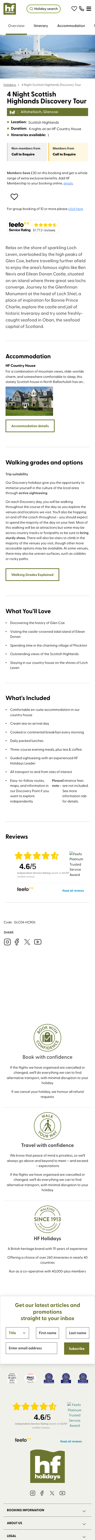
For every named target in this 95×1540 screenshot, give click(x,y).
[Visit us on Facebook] (16, 942)
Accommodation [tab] (71, 25)
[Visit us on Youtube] (38, 942)
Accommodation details (30, 425)
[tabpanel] (47, 579)
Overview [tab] (16, 25)
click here (75, 208)
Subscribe (77, 1348)
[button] (74, 9)
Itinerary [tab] (41, 25)
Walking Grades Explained (32, 574)
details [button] (68, 183)
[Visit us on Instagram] (7, 942)
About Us (14, 1523)
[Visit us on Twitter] (27, 942)
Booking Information (25, 1510)
